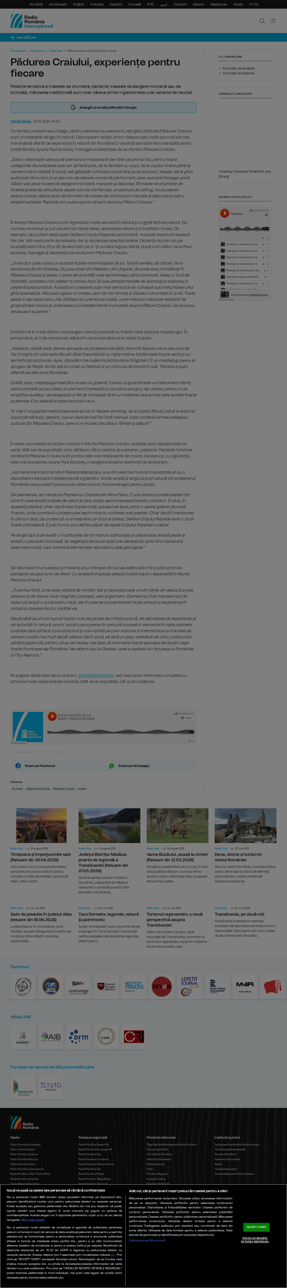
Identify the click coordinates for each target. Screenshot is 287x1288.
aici (113, 1255)
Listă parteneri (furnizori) (147, 1240)
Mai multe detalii (32, 1219)
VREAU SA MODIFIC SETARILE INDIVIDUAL (255, 1240)
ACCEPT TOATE (256, 1227)
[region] (143, 1236)
